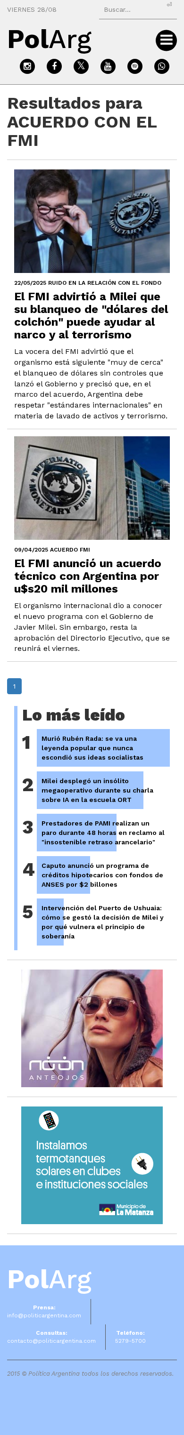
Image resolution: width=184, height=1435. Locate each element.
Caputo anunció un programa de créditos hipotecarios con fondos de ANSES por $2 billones (102, 875)
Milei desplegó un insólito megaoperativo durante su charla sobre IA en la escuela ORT (97, 790)
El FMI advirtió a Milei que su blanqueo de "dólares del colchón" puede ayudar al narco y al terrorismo (91, 315)
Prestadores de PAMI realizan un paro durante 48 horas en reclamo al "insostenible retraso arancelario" (103, 832)
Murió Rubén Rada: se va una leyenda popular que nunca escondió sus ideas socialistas (92, 748)
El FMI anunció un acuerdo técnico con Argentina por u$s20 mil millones (87, 576)
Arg (49, 1279)
